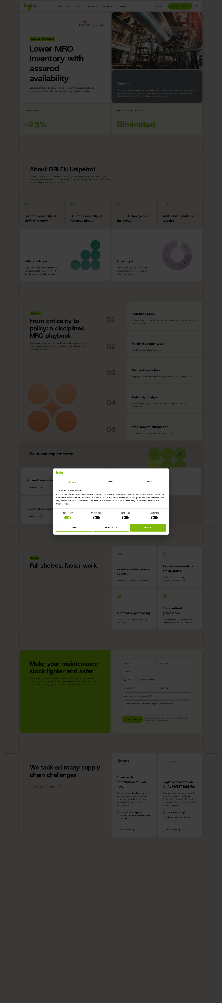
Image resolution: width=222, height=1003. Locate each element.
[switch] (96, 517)
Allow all (148, 528)
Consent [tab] (72, 482)
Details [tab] (111, 482)
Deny (74, 528)
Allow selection (111, 528)
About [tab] (150, 482)
